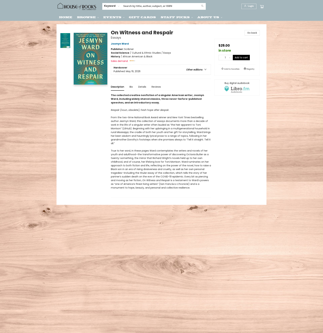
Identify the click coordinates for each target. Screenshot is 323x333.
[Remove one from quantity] (221, 57)
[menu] (161, 17)
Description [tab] (117, 86)
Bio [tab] (131, 86)
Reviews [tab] (156, 86)
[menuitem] (66, 17)
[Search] (202, 6)
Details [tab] (142, 86)
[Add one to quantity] (230, 57)
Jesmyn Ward (120, 43)
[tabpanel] (161, 145)
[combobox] (112, 6)
